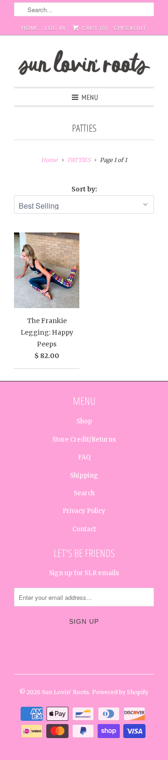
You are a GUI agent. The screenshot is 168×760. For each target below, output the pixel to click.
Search (84, 493)
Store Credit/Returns (84, 439)
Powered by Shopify (120, 692)
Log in (55, 28)
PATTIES (84, 127)
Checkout (130, 28)
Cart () (93, 28)
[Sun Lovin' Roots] (84, 64)
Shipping (84, 475)
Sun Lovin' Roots (65, 692)
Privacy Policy (84, 511)
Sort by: (84, 189)
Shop (84, 421)
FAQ (84, 457)
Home (30, 28)
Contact (84, 529)
